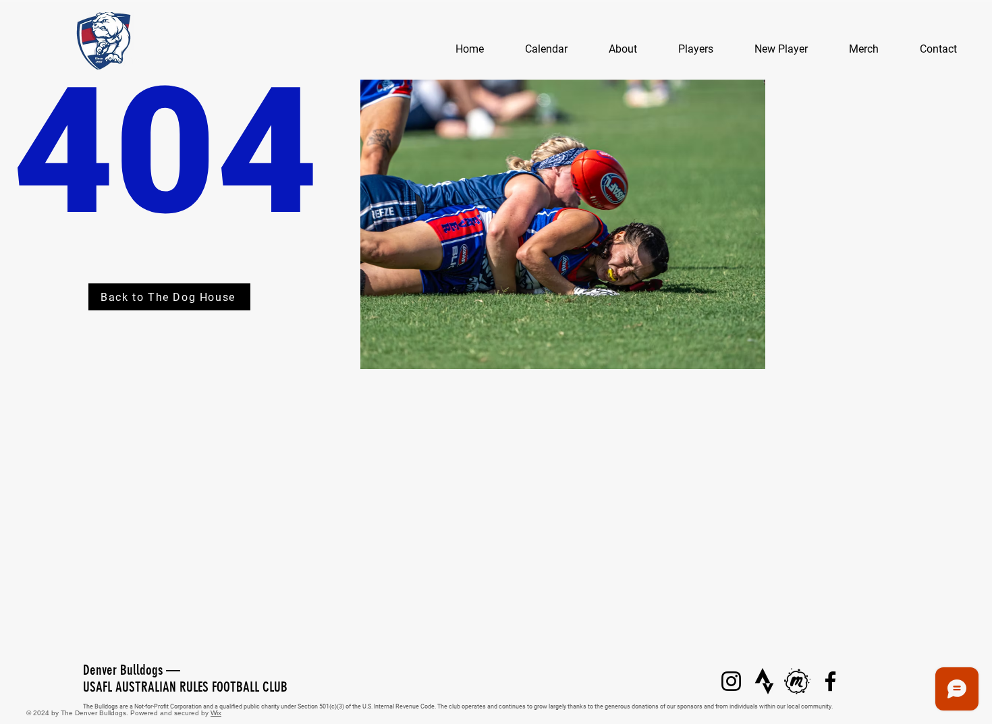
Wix (216, 713)
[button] (622, 49)
